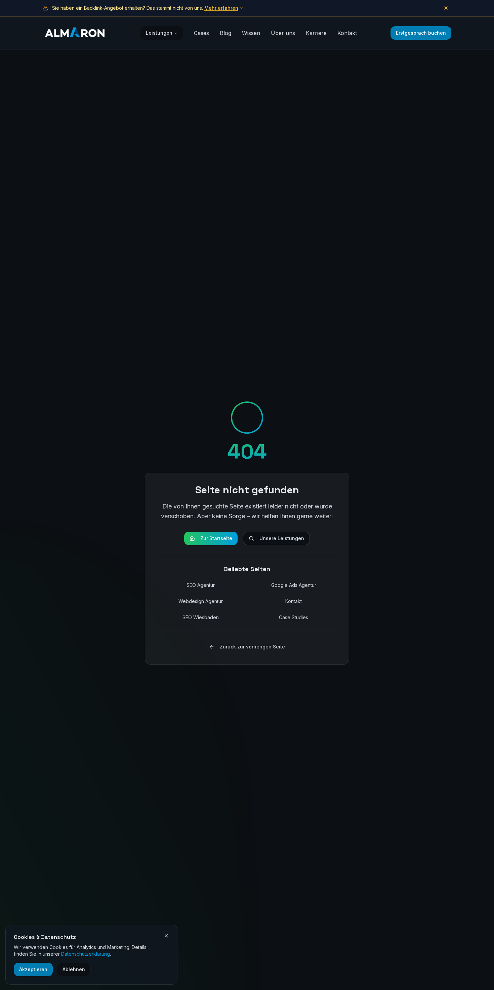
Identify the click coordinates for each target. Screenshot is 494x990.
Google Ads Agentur (293, 585)
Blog (225, 33)
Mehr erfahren (221, 8)
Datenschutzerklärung (85, 954)
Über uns (283, 33)
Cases (201, 33)
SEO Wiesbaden (200, 617)
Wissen (251, 33)
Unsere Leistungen (281, 538)
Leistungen (159, 33)
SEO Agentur (201, 585)
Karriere (316, 33)
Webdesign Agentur (200, 601)
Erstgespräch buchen (421, 33)
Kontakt (347, 33)
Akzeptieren (33, 969)
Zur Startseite (216, 538)
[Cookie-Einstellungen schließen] (166, 936)
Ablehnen (74, 969)
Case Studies (293, 617)
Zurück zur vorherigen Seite (252, 646)
